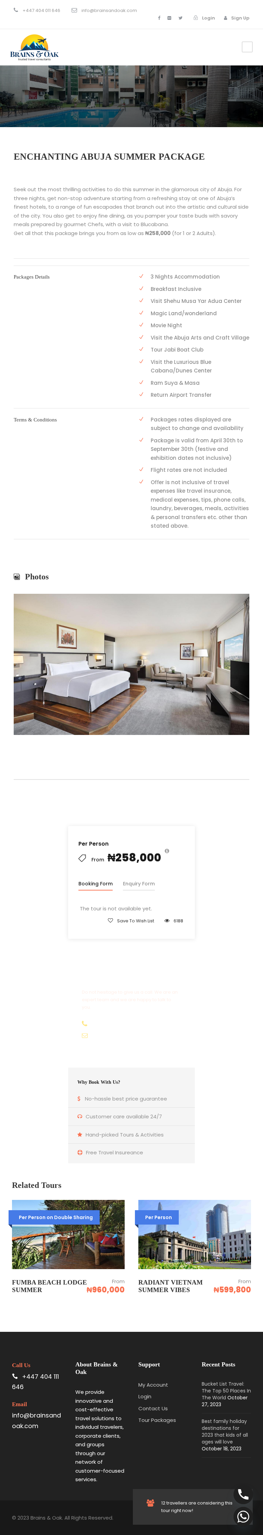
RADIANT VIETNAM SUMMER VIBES (170, 1286)
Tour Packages (157, 1420)
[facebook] (159, 18)
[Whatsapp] (243, 1516)
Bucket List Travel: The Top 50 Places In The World (226, 1390)
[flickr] (169, 18)
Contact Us (153, 1408)
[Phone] (243, 1494)
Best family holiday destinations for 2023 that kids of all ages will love (225, 1431)
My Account (153, 1384)
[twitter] (180, 18)
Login (144, 1396)
